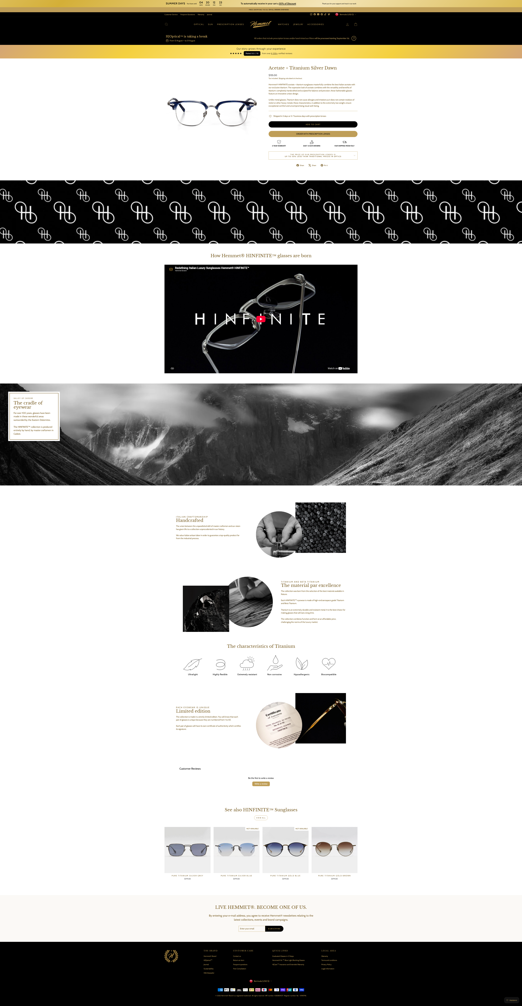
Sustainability (209, 969)
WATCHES (283, 24)
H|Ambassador (209, 973)
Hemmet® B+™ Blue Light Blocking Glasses (288, 960)
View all (261, 818)
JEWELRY (298, 24)
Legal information (327, 969)
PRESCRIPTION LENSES (230, 24)
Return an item (238, 960)
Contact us (237, 956)
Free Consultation (239, 969)
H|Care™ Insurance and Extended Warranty (288, 964)
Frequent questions (240, 964)
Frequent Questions (187, 14)
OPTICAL (199, 24)
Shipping (282, 78)
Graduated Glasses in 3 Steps (283, 956)
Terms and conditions (329, 960)
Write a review (261, 784)
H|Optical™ (208, 960)
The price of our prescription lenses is (313, 155)
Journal (209, 14)
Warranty (201, 14)
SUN (210, 24)
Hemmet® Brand (210, 956)
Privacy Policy (326, 964)
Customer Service (171, 14)
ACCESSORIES (315, 24)
